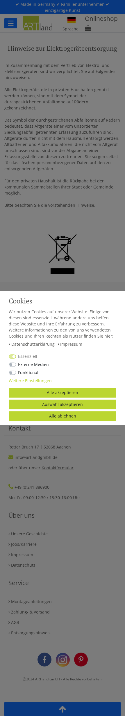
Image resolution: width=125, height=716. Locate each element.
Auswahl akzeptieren (62, 404)
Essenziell (27, 356)
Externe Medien (33, 364)
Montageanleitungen (31, 601)
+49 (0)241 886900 (32, 487)
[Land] (71, 20)
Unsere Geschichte (29, 533)
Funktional (28, 372)
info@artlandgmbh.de (36, 457)
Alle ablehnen (62, 416)
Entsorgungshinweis (30, 633)
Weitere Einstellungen (30, 380)
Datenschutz (22, 565)
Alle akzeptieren (62, 392)
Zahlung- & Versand (30, 612)
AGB (14, 622)
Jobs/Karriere (23, 544)
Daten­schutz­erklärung (33, 344)
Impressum (21, 554)
